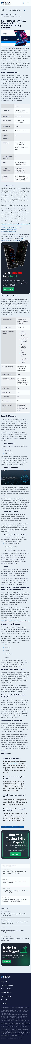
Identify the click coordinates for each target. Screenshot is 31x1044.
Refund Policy (6, 996)
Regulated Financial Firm (8, 827)
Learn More (15, 854)
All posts (4, 982)
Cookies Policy (6, 992)
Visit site (7, 961)
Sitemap (4, 1003)
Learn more (8, 289)
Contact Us (5, 1000)
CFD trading (13, 763)
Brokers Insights (14, 10)
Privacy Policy (6, 989)
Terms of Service (7, 985)
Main (2, 10)
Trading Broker (19, 827)
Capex (22, 238)
